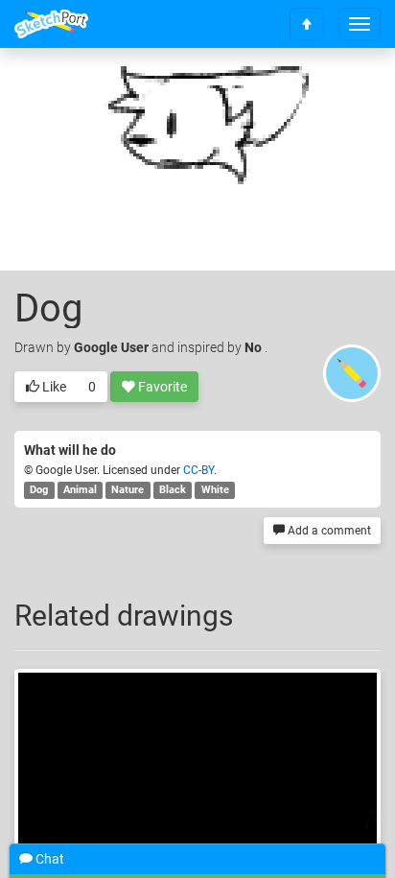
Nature (127, 490)
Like (52, 386)
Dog (39, 490)
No (254, 347)
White (215, 490)
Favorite (161, 386)
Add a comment (328, 530)
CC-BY (198, 470)
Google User (111, 347)
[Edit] (291, 92)
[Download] (342, 92)
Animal (80, 490)
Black (172, 490)
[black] (197, 773)
